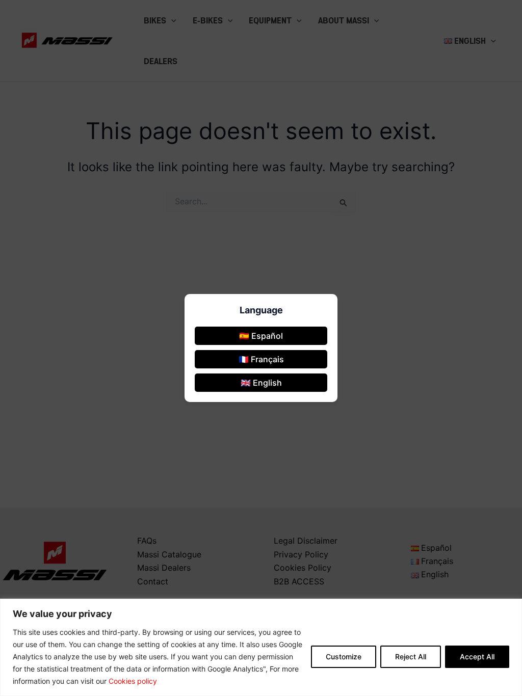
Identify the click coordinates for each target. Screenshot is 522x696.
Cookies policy (133, 681)
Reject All (410, 656)
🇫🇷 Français (261, 359)
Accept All (477, 656)
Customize (343, 656)
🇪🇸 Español (261, 336)
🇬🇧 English (261, 383)
